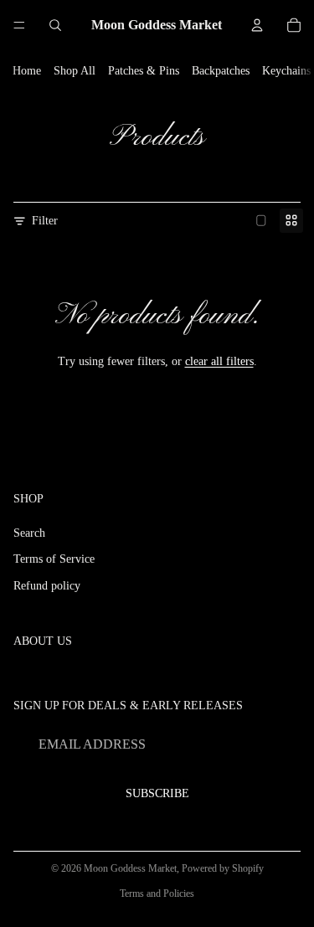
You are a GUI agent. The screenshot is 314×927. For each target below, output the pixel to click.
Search (29, 533)
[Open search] (55, 25)
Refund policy (46, 585)
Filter (45, 220)
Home (27, 70)
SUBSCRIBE (157, 793)
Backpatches (221, 70)
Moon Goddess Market (130, 868)
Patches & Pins (143, 70)
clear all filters (219, 361)
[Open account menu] (257, 25)
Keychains (286, 70)
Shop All (74, 70)
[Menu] (19, 25)
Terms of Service (54, 559)
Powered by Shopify (223, 868)
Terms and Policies (157, 893)
